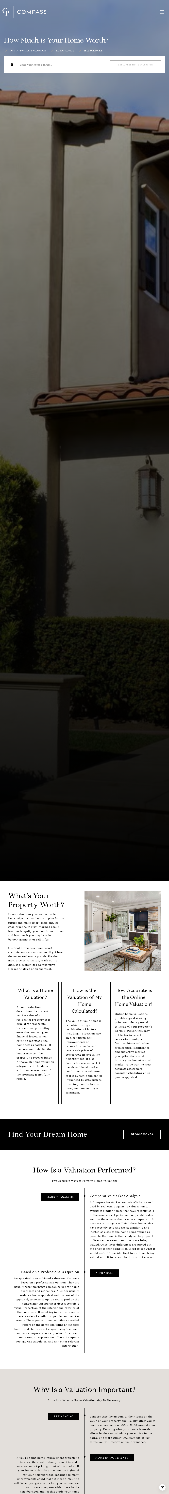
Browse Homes (142, 1134)
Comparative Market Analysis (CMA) (117, 1202)
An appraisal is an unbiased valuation (39, 1278)
